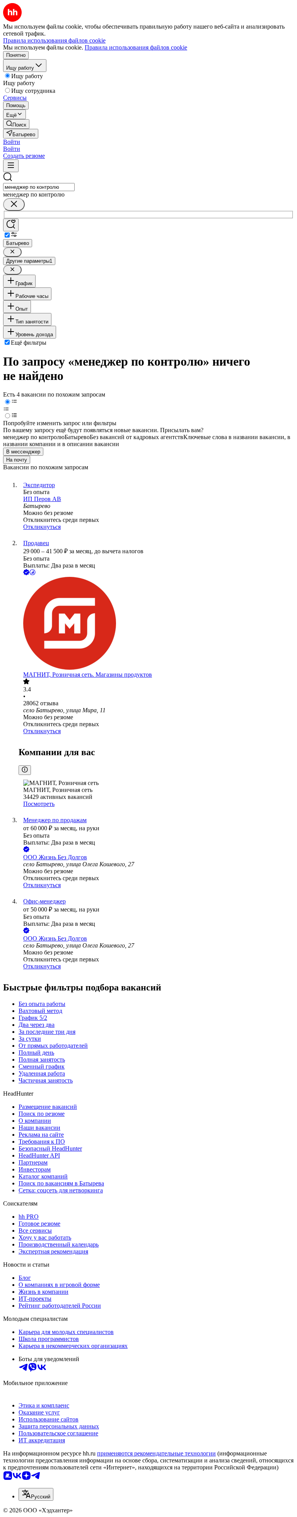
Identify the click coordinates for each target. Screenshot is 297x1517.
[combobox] (39, 187)
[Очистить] (14, 204)
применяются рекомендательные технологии (156, 1453)
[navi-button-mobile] (11, 165)
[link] (16, 124)
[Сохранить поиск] (11, 225)
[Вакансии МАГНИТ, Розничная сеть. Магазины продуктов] (156, 624)
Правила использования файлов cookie (136, 47)
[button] (11, 142)
